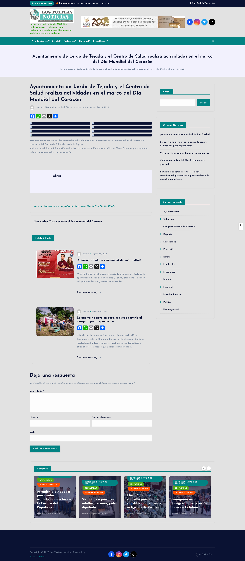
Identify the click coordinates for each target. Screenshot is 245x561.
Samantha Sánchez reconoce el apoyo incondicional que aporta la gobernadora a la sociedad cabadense (184, 176)
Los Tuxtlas (169, 264)
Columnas (69, 41)
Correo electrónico (101, 417)
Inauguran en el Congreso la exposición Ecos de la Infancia (189, 503)
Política (167, 302)
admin (39, 107)
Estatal (56, 41)
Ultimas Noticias (81, 107)
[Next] (209, 468)
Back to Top (207, 554)
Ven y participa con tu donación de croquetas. (184, 153)
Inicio (62, 69)
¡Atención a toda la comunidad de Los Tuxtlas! (185, 134)
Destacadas (50, 107)
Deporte (167, 234)
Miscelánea (99, 41)
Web (32, 432)
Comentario (37, 391)
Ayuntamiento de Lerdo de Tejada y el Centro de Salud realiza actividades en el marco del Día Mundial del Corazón (126, 69)
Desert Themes (37, 556)
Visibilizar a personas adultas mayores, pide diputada (99, 503)
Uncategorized (171, 309)
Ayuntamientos (40, 41)
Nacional (84, 41)
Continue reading (87, 292)
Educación (168, 249)
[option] (55, 497)
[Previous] (204, 468)
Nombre (34, 417)
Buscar (167, 92)
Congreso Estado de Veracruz (179, 227)
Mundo (167, 279)
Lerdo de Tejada (65, 107)
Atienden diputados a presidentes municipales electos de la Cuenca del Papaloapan (54, 499)
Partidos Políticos (172, 294)
